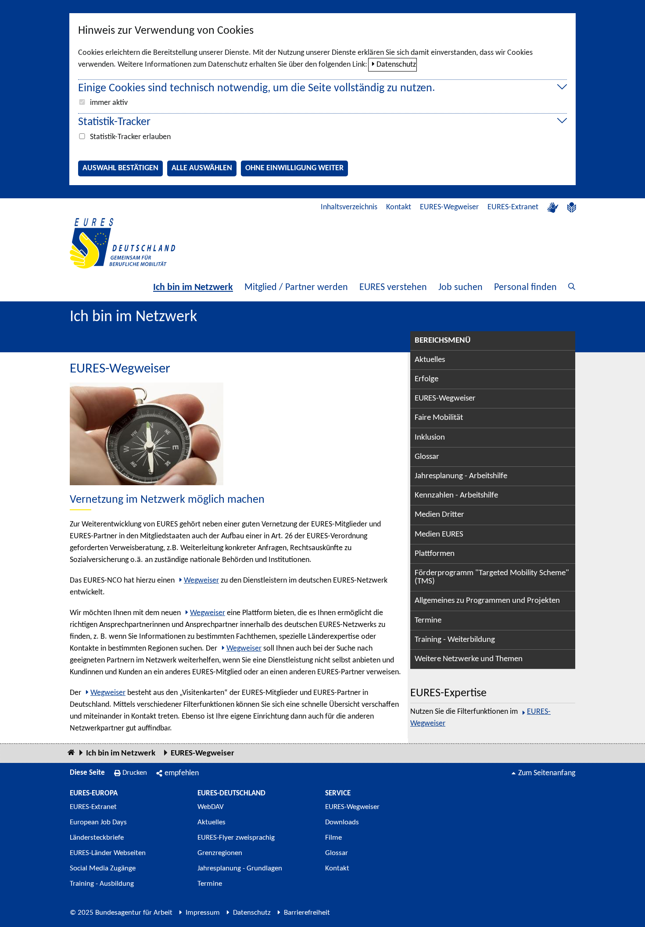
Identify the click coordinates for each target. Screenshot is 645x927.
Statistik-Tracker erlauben (130, 137)
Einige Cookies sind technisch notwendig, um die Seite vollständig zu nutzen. (256, 88)
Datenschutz (396, 65)
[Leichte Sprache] (571, 207)
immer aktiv (109, 103)
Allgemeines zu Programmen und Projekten (487, 601)
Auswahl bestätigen (120, 168)
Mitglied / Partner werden (296, 287)
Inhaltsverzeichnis (349, 207)
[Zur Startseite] (122, 243)
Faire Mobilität (439, 418)
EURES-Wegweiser (449, 207)
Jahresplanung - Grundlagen (239, 868)
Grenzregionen (219, 853)
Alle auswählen (202, 168)
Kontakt (398, 207)
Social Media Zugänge (103, 868)
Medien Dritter (439, 515)
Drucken (134, 773)
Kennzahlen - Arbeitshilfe (456, 495)
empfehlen (182, 773)
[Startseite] (71, 753)
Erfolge (426, 379)
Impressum (203, 912)
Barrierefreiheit (307, 912)
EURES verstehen (393, 287)
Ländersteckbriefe (97, 837)
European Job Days (98, 822)
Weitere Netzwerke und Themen (469, 659)
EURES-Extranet (512, 207)
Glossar (427, 457)
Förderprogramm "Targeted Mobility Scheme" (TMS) (492, 577)
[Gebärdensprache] (553, 207)
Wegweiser (201, 580)
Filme (333, 837)
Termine (428, 620)
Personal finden (525, 287)
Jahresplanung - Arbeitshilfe (461, 476)
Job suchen (460, 287)
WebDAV (210, 807)
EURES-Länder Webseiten (108, 853)
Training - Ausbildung (102, 884)
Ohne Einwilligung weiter (294, 168)
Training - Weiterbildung (455, 640)
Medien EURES (439, 534)
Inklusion (430, 437)
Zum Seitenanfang (546, 773)
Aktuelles (430, 360)
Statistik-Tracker (114, 122)
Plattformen (435, 554)
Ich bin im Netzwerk (193, 287)
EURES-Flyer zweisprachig (236, 837)
